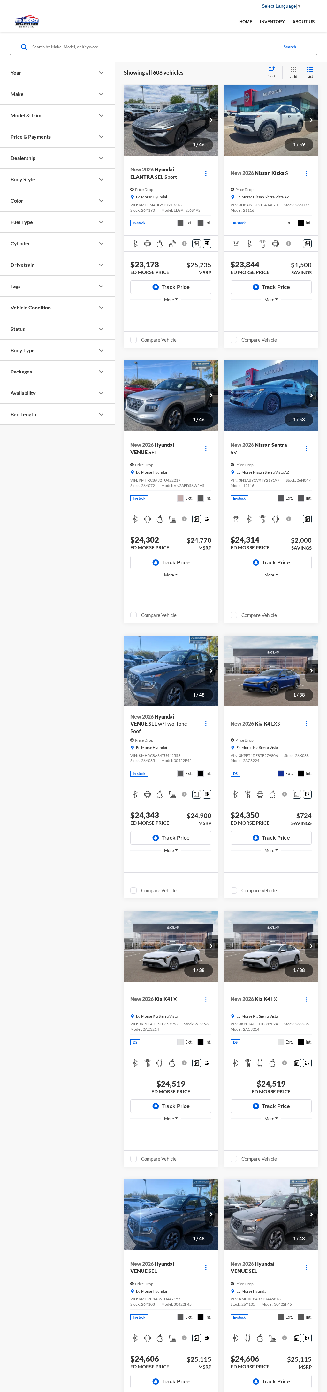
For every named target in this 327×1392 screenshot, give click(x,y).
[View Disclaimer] (185, 243)
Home (245, 21)
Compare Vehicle (159, 340)
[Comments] (196, 243)
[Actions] (205, 173)
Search (290, 46)
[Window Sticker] (207, 243)
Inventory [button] (272, 21)
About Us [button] (304, 21)
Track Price (176, 287)
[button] (211, 120)
